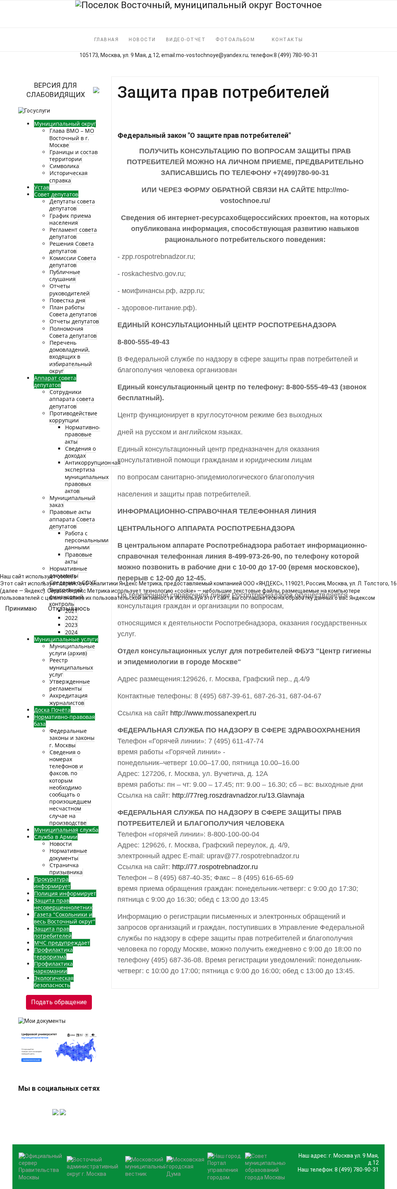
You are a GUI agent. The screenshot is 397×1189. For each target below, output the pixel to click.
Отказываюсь (69, 608)
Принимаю (21, 608)
